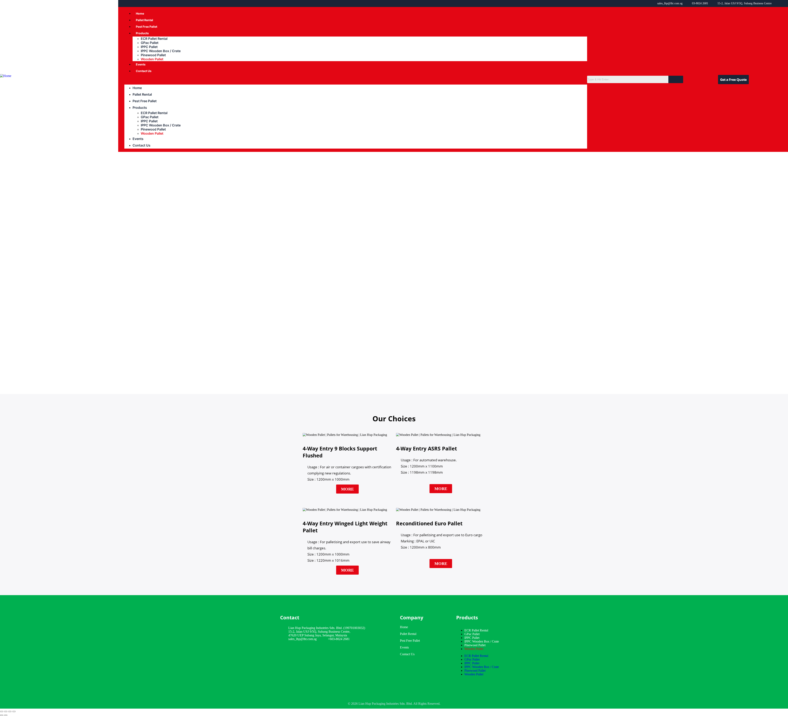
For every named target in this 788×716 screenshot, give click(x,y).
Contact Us (143, 71)
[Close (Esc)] (14, 711)
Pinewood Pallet (153, 55)
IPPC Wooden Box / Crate (161, 51)
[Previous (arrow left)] (1, 715)
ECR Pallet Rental (154, 39)
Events (140, 64)
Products (142, 33)
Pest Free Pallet (146, 26)
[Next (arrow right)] (5, 715)
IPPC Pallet (149, 47)
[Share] (9, 711)
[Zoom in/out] (1, 711)
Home (140, 13)
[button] (355, 79)
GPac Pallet (149, 43)
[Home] (5, 76)
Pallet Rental (144, 20)
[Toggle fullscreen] (5, 711)
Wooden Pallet (152, 59)
